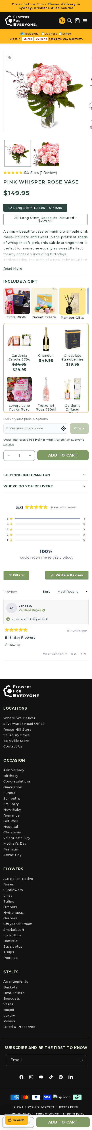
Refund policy (68, 1106)
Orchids (10, 907)
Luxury (9, 1016)
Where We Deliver (19, 718)
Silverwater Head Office (24, 724)
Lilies (8, 896)
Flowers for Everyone (39, 1106)
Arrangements (15, 981)
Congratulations (17, 781)
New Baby (12, 810)
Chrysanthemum (17, 924)
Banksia (10, 941)
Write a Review (71, 576)
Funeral (9, 793)
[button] (85, 20)
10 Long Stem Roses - (35, 208)
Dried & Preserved (19, 1027)
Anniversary (13, 770)
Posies (9, 1021)
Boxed (8, 1010)
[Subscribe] (81, 1060)
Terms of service (47, 1113)
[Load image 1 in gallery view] (17, 153)
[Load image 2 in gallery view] (46, 153)
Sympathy (12, 798)
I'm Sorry (11, 804)
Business (51, 33)
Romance (11, 815)
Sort (47, 592)
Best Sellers (13, 993)
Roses (8, 884)
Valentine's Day (16, 838)
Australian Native (18, 879)
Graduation (12, 787)
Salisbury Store (16, 735)
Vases (8, 1004)
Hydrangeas (13, 913)
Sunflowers (13, 890)
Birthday (10, 776)
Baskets (10, 987)
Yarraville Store (16, 741)
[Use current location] (63, 428)
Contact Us (13, 746)
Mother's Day (15, 843)
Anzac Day (12, 855)
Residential (32, 33)
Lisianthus (12, 935)
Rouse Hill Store (17, 730)
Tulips (8, 901)
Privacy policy (21, 1113)
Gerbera (10, 918)
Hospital (10, 827)
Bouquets (11, 999)
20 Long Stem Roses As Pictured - (45, 219)
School (67, 33)
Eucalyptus (13, 946)
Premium (11, 849)
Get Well (10, 821)
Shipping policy (73, 1113)
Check (79, 428)
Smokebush (13, 930)
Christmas (12, 832)
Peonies (10, 958)
